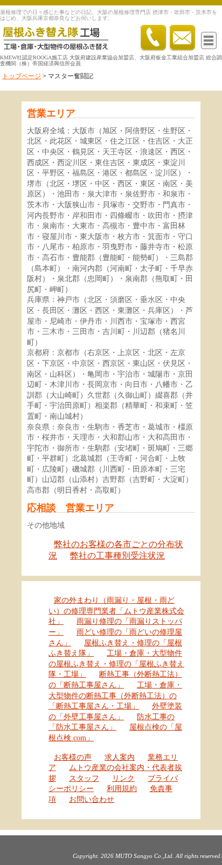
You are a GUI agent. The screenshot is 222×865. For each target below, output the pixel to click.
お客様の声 (73, 757)
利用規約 (122, 789)
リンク (123, 778)
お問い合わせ (91, 799)
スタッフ (84, 778)
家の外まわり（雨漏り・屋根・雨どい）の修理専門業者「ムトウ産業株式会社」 (116, 610)
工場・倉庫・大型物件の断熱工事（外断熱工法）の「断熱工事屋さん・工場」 (115, 695)
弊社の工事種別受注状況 (117, 555)
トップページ (21, 76)
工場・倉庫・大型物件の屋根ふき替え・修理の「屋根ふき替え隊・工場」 (116, 663)
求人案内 (120, 757)
